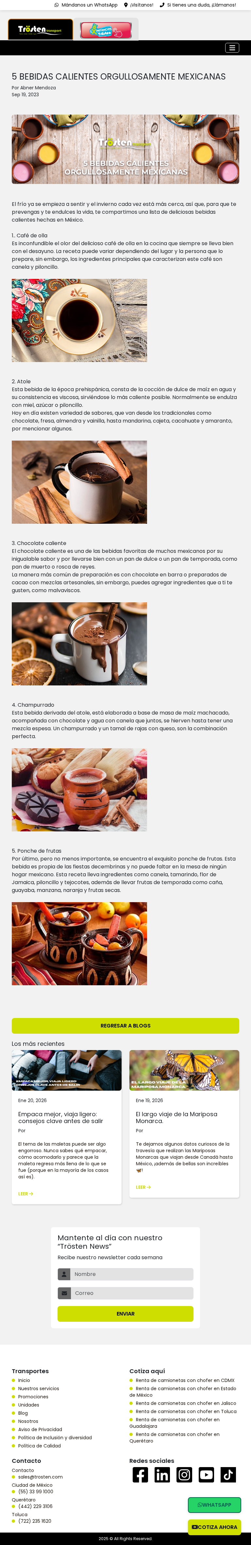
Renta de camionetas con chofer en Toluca (186, 1411)
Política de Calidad (39, 1446)
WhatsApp (216, 1505)
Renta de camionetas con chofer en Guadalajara (174, 1422)
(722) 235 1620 (34, 1521)
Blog (23, 1413)
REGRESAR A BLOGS (126, 1025)
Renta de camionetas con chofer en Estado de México (182, 1391)
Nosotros (28, 1421)
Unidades (28, 1405)
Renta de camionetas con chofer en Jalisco (186, 1403)
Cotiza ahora (217, 1527)
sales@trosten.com (40, 1477)
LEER (23, 1194)
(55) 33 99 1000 (35, 1491)
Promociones (33, 1396)
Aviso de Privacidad (40, 1429)
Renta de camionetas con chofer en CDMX (185, 1380)
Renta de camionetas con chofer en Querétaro (174, 1437)
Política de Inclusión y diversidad (55, 1437)
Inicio (24, 1380)
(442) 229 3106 (35, 1506)
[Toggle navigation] (232, 48)
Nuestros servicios (38, 1388)
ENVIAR (126, 1314)
